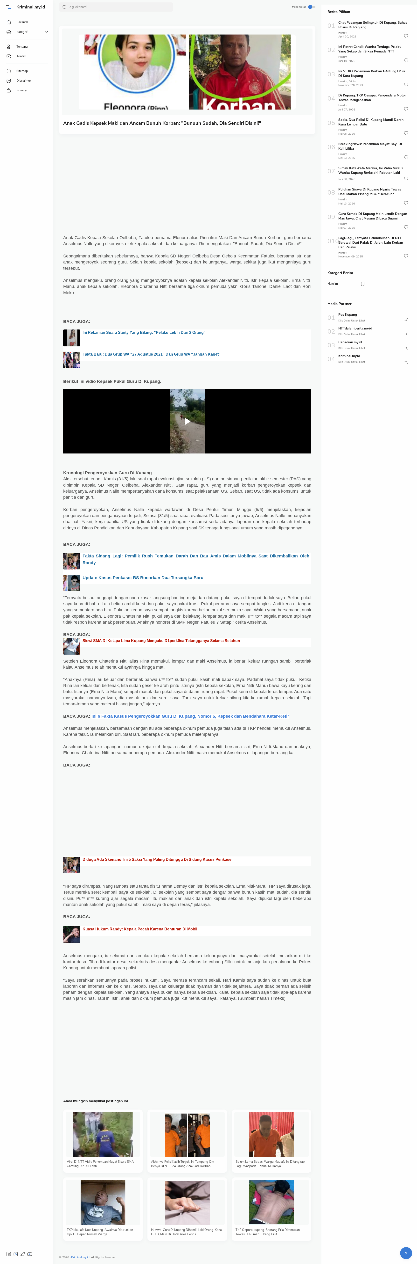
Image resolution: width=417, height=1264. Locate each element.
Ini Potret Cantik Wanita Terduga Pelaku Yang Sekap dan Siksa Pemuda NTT (369, 49)
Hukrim (342, 33)
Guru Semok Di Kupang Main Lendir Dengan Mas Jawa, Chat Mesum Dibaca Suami (372, 216)
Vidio (352, 81)
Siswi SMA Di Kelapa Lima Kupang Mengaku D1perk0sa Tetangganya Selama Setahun (161, 641)
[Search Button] (64, 7)
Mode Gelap (299, 7)
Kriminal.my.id (30, 7)
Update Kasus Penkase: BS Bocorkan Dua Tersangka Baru (143, 577)
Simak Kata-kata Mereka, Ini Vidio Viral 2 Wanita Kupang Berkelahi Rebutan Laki (370, 170)
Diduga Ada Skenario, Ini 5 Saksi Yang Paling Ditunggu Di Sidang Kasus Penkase (157, 859)
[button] (406, 36)
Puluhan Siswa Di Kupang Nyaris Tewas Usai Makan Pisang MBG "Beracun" (369, 191)
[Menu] (8, 7)
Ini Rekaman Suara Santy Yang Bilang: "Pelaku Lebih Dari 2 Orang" (144, 332)
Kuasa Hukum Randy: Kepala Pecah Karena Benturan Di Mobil (140, 929)
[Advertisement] (187, 175)
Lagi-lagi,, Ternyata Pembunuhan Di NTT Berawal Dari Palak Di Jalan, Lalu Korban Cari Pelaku (370, 242)
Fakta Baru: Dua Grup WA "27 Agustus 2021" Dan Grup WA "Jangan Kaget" (152, 354)
